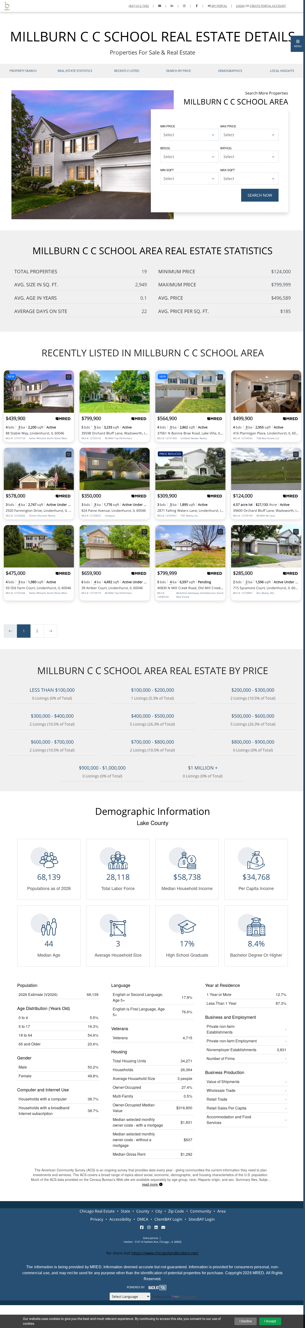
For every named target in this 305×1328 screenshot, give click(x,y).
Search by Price (178, 71)
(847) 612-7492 (139, 6)
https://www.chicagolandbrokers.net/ (165, 1253)
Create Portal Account (268, 6)
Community (200, 1211)
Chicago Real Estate (97, 1211)
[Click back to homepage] (5, 5)
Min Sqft (167, 170)
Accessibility (120, 1219)
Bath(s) (226, 148)
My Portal (219, 6)
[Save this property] (68, 377)
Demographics (230, 71)
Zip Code (176, 1211)
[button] (298, 44)
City (158, 1211)
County (142, 1211)
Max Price (228, 126)
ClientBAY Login (168, 1219)
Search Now (260, 195)
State (125, 1211)
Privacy (96, 1219)
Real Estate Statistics (75, 71)
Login (240, 6)
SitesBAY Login (201, 1219)
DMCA (142, 1219)
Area (221, 1211)
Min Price (167, 126)
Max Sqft (227, 170)
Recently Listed (126, 71)
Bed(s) (165, 148)
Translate (188, 1296)
